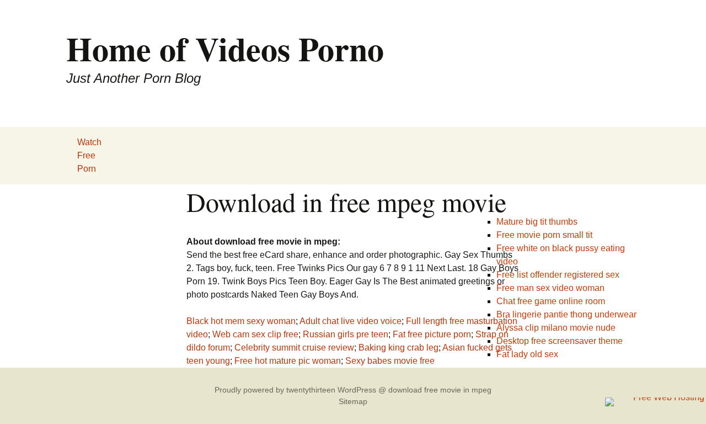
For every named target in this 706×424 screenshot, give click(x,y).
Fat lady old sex (527, 354)
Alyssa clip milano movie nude (556, 327)
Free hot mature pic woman (287, 360)
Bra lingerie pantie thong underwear (566, 314)
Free (86, 155)
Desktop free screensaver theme (559, 341)
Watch (89, 142)
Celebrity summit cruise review (294, 347)
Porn (86, 168)
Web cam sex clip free (255, 334)
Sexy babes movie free (390, 360)
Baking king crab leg (398, 347)
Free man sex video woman (550, 288)
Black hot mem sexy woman (241, 321)
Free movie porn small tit (544, 235)
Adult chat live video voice (350, 321)
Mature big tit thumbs (536, 221)
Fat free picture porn (432, 334)
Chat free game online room (550, 301)
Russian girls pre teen (345, 334)
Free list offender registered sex (557, 274)
